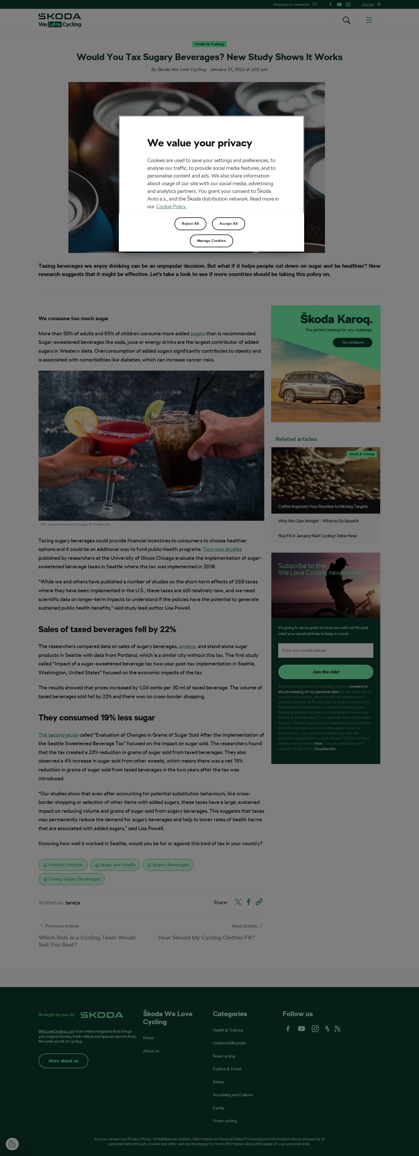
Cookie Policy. (171, 206)
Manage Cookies (211, 241)
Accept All (228, 224)
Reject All (190, 224)
